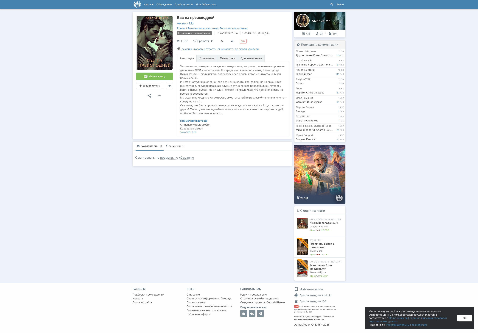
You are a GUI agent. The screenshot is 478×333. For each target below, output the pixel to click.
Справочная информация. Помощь (209, 298)
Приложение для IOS (312, 301)
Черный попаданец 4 (324, 222)
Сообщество (183, 4)
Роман (181, 28)
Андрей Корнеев (319, 226)
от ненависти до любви (232, 49)
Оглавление (206, 58)
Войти (340, 4)
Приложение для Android (315, 295)
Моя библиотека (206, 4)
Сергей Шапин (275, 302)
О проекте (193, 294)
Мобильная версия (311, 289)
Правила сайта (196, 302)
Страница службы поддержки (259, 298)
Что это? (321, 148)
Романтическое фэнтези (203, 28)
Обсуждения (164, 4)
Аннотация (187, 58)
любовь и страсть (204, 49)
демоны (186, 49)
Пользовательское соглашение (206, 310)
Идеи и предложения (254, 294)
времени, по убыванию (177, 157)
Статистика (227, 58)
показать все (188, 132)
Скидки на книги (312, 210)
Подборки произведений (148, 294)
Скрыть (337, 149)
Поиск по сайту (142, 302)
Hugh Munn (316, 250)
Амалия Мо (185, 23)
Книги (148, 4)
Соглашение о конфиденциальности (209, 306)
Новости (138, 298)
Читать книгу (156, 76)
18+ (296, 306)
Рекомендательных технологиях (407, 324)
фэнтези (253, 49)
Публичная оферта (198, 314)
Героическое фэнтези (233, 28)
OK (465, 318)
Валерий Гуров (318, 272)
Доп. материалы (251, 58)
